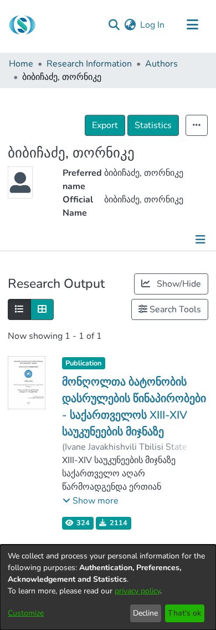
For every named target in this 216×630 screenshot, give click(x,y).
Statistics (153, 125)
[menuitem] (130, 25)
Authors (161, 64)
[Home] (22, 25)
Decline (145, 613)
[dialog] (108, 587)
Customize (26, 613)
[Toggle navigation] (192, 24)
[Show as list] (19, 309)
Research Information (89, 64)
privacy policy (137, 591)
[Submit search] (114, 25)
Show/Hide (178, 284)
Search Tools (174, 309)
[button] (90, 501)
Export (105, 125)
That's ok (184, 613)
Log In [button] (153, 25)
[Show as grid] (42, 309)
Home (21, 64)
